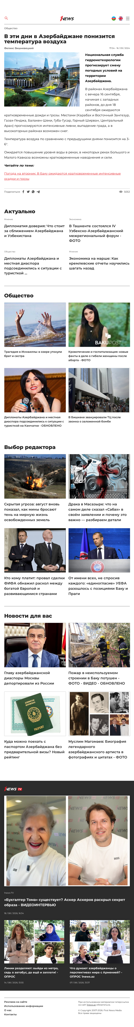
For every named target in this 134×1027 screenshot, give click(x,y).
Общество (10, 28)
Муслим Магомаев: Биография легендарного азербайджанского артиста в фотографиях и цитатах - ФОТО (97, 749)
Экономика (75, 219)
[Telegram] (38, 191)
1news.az (91, 1004)
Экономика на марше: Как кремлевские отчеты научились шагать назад (99, 263)
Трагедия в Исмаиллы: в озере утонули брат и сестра (33, 354)
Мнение (8, 219)
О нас (8, 1010)
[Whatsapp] (33, 191)
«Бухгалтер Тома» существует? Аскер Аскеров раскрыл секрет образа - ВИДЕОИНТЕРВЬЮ (64, 902)
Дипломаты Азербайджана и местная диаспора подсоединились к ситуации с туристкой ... (33, 265)
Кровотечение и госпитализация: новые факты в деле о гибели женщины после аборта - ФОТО (98, 356)
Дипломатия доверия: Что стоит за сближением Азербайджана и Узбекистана (34, 231)
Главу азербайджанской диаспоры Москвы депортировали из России (29, 678)
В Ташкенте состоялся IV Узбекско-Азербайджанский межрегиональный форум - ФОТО (96, 233)
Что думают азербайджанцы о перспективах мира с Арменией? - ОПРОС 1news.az (96, 972)
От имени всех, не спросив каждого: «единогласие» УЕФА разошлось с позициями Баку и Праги (98, 586)
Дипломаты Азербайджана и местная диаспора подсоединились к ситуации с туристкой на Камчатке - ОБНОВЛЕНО (34, 421)
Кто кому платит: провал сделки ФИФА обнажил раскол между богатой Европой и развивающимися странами (34, 586)
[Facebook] (23, 191)
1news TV (9, 893)
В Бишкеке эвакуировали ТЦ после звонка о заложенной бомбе (94, 419)
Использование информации (23, 1006)
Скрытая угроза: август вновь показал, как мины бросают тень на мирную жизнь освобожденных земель (31, 512)
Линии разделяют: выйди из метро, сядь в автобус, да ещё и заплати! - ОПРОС (31, 972)
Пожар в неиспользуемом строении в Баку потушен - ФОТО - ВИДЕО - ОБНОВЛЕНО (96, 678)
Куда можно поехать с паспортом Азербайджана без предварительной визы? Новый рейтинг (34, 749)
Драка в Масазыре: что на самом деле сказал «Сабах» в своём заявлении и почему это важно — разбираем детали (97, 512)
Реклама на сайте (15, 1002)
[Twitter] (28, 191)
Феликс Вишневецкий (19, 48)
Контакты (10, 1014)
